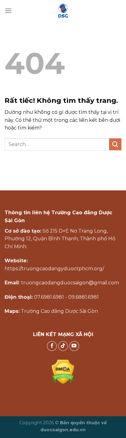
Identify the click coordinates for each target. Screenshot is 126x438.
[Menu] (8, 10)
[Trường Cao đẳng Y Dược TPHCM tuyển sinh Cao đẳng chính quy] (63, 10)
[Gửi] (115, 144)
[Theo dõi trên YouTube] (74, 346)
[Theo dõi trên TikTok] (63, 346)
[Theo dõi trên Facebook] (52, 346)
